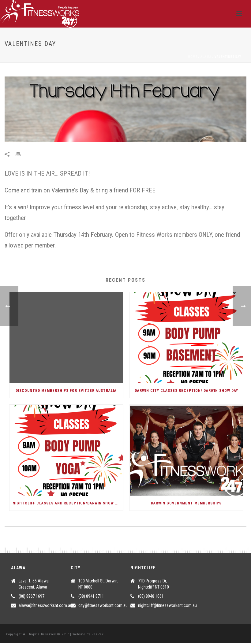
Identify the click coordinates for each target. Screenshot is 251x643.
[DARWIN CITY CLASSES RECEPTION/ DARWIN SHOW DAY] (186, 337)
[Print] (21, 153)
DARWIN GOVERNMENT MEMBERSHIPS (186, 503)
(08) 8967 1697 (31, 596)
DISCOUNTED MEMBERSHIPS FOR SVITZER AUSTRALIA (66, 390)
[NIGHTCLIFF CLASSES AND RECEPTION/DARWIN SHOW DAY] (66, 450)
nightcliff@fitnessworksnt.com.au (167, 605)
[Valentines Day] (125, 109)
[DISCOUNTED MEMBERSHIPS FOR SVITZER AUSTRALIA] (66, 337)
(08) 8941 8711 (91, 596)
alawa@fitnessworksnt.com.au (45, 605)
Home (192, 56)
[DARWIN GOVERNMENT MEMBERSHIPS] (186, 450)
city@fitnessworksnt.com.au (103, 605)
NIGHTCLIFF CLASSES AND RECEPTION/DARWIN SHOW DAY (67, 503)
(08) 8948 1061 (151, 596)
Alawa (206, 56)
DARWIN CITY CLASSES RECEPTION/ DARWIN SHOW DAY (186, 390)
